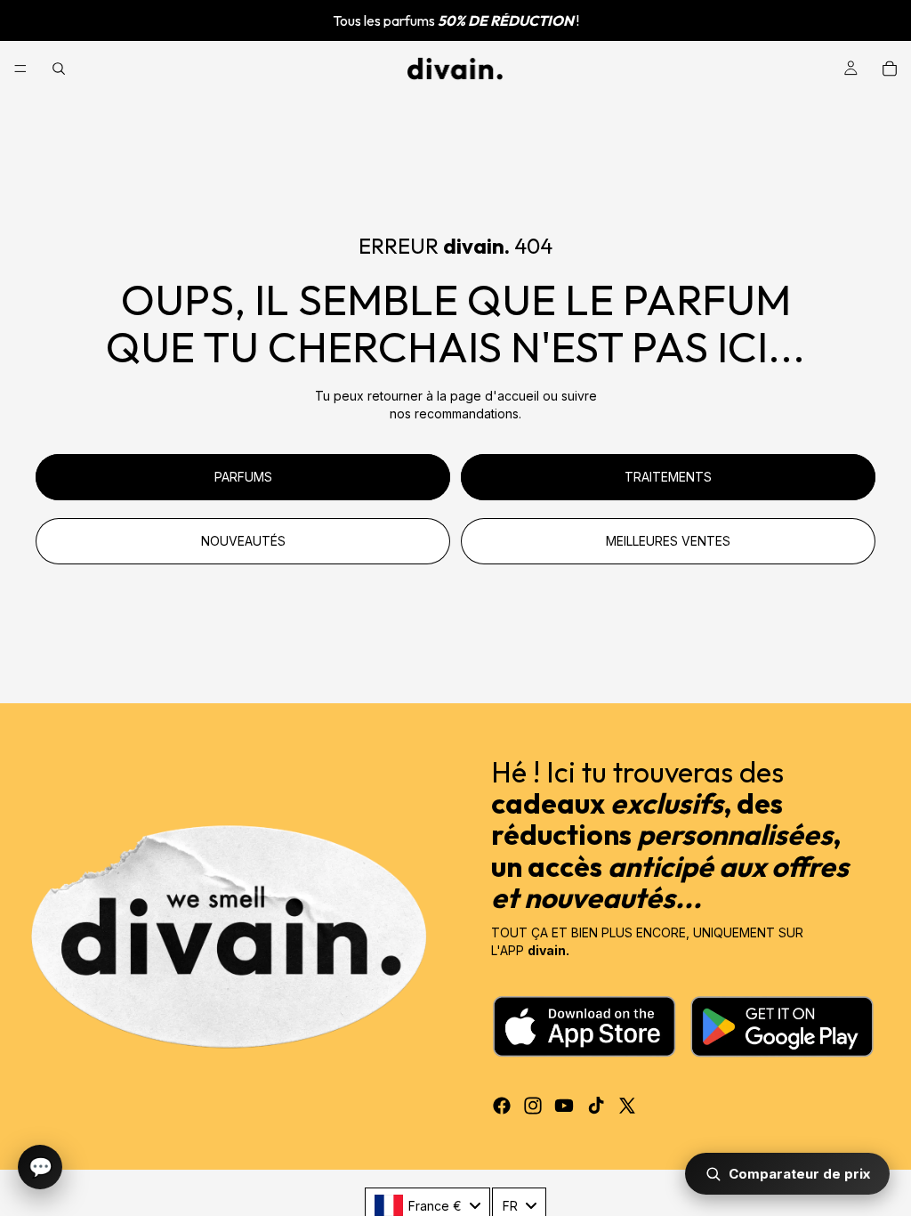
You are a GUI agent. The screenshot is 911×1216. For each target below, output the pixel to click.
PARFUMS (243, 476)
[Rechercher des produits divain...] (58, 68)
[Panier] (889, 68)
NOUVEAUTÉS (243, 540)
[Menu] (20, 68)
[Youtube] (564, 1105)
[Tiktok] (596, 1105)
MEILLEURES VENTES (668, 540)
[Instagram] (533, 1105)
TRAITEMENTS (668, 476)
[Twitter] (627, 1105)
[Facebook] (501, 1105)
